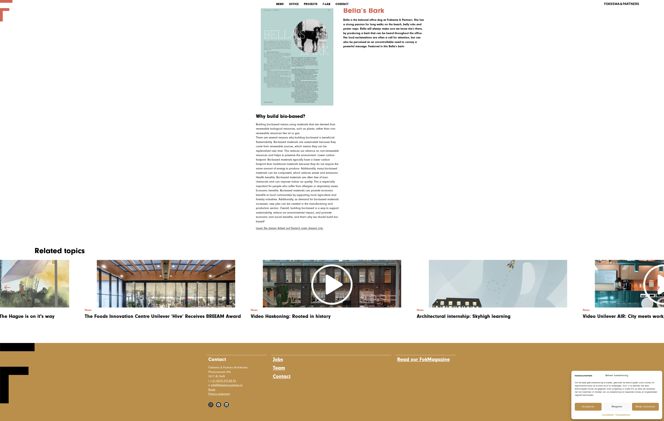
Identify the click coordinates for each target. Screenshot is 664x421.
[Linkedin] (226, 404)
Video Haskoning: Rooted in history (291, 316)
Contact (341, 4)
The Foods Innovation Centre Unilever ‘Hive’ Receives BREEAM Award (163, 316)
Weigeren (616, 406)
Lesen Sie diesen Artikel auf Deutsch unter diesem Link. (290, 228)
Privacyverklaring (622, 415)
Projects (310, 4)
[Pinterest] (218, 404)
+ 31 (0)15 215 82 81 (223, 380)
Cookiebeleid (608, 415)
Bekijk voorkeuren (645, 406)
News (280, 4)
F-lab (326, 4)
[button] (657, 287)
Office (294, 4)
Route (211, 389)
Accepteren (588, 406)
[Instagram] (210, 404)
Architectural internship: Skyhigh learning (463, 316)
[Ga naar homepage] (6, 20)
